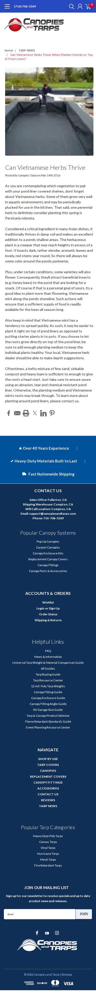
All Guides (48, 668)
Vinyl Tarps (48, 848)
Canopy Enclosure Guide (48, 698)
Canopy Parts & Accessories (48, 571)
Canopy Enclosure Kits (48, 553)
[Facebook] (8, 413)
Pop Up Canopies (48, 541)
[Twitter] (34, 413)
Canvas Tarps (48, 842)
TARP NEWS (27, 50)
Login (40, 608)
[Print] (26, 413)
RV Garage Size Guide (48, 710)
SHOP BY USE (48, 759)
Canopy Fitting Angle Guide (48, 704)
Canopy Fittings (48, 565)
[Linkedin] (43, 413)
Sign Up (54, 608)
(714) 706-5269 (25, 6)
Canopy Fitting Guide (48, 692)
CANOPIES (48, 771)
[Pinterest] (52, 413)
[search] (70, 6)
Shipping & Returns (48, 620)
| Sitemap (66, 974)
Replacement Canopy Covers (48, 559)
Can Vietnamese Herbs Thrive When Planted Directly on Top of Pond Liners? (46, 168)
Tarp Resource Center (48, 680)
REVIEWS (48, 800)
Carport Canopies (48, 547)
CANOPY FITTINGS (48, 782)
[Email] (17, 413)
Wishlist (48, 602)
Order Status (48, 614)
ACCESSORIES (48, 788)
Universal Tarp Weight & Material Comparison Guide (48, 662)
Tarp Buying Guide (48, 674)
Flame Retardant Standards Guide (48, 721)
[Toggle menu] (7, 9)
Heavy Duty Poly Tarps (48, 836)
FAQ (48, 651)
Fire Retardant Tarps (48, 865)
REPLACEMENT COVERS (48, 776)
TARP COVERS (48, 765)
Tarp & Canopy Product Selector (48, 715)
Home (9, 50)
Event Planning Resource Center (48, 727)
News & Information (48, 657)
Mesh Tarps (48, 859)
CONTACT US (48, 794)
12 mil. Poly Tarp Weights (48, 686)
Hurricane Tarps (48, 854)
